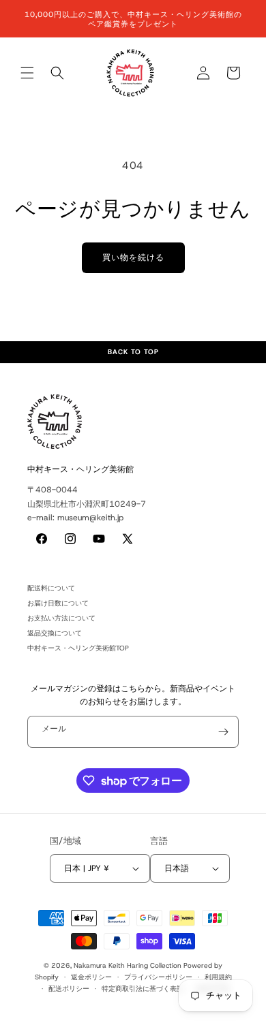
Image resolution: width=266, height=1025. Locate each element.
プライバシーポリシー (158, 977)
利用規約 (218, 977)
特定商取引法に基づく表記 (142, 988)
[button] (27, 73)
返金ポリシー (91, 977)
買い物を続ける (133, 257)
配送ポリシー (68, 988)
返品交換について (54, 633)
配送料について (51, 588)
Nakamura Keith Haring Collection (127, 965)
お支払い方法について (61, 618)
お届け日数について (58, 603)
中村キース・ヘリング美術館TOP (78, 648)
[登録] (223, 732)
